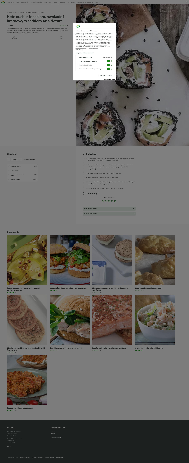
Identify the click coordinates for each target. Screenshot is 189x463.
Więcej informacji (79, 49)
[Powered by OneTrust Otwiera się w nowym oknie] (109, 79)
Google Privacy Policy (97, 46)
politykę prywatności (93, 48)
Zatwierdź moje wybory (106, 75)
